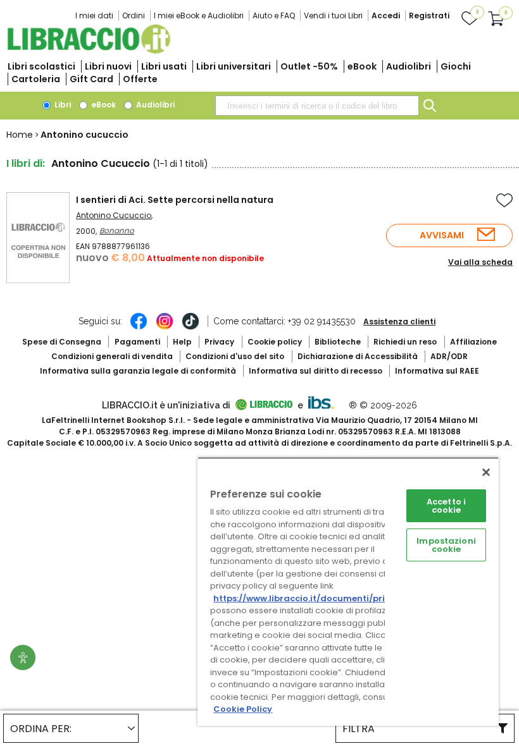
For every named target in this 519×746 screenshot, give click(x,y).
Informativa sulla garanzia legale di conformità (138, 370)
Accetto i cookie (446, 506)
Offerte (140, 79)
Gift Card (91, 79)
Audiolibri (408, 66)
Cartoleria (35, 79)
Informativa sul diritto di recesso (315, 370)
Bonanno (116, 230)
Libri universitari (233, 66)
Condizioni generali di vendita (112, 356)
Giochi (456, 66)
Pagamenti (137, 341)
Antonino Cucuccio (113, 215)
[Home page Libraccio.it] (88, 51)
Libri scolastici (41, 66)
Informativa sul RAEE (437, 370)
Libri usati (164, 66)
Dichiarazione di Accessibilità (357, 356)
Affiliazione (473, 341)
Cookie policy (274, 341)
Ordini (133, 15)
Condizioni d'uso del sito (234, 356)
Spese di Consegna (61, 341)
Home (19, 134)
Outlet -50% (309, 66)
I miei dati (94, 15)
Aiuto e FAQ (274, 15)
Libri (62, 104)
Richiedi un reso (405, 341)
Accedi (386, 15)
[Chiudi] (486, 472)
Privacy (219, 341)
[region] (348, 591)
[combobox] (317, 105)
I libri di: (25, 163)
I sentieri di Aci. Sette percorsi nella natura (174, 199)
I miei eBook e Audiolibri (199, 15)
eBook (362, 66)
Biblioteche (338, 341)
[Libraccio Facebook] (138, 327)
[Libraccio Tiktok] (190, 327)
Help (182, 341)
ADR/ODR (449, 356)
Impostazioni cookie (446, 545)
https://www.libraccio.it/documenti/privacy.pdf (318, 598)
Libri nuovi (108, 66)
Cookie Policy (242, 709)
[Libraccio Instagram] (164, 327)
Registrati (429, 15)
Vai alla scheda (480, 262)
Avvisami (442, 235)
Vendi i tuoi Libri (333, 15)
